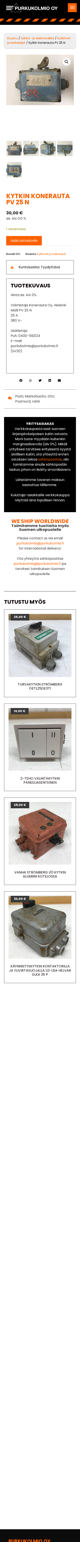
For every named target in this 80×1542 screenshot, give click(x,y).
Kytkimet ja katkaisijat (51, 254)
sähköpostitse (50, 459)
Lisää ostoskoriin (24, 240)
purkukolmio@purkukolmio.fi (40, 543)
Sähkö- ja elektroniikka (37, 38)
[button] (72, 7)
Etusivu (12, 38)
